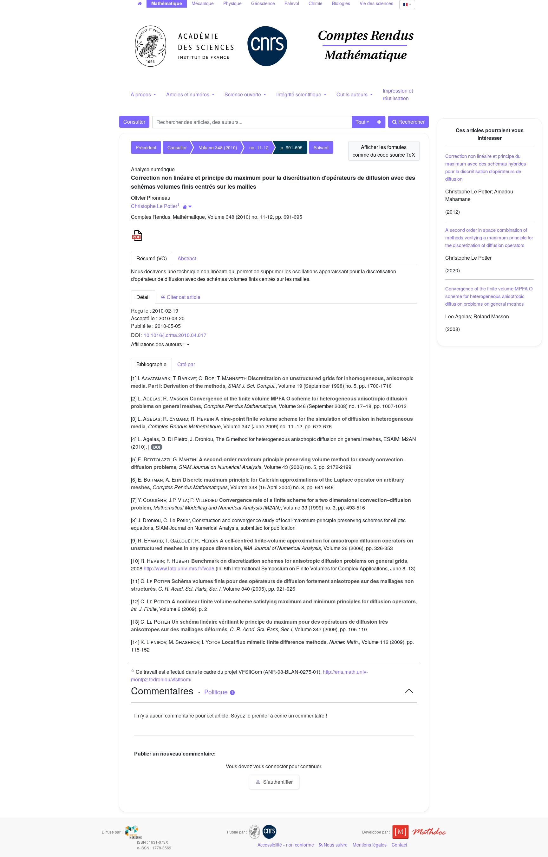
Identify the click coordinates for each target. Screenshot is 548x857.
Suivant (321, 147)
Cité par (186, 364)
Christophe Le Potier (154, 206)
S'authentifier (277, 781)
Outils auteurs (352, 94)
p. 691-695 (292, 147)
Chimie (316, 3)
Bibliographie (151, 364)
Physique (232, 3)
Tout (360, 122)
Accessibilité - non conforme (286, 844)
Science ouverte (243, 94)
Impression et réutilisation (398, 94)
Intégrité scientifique (299, 94)
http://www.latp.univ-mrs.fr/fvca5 (179, 568)
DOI (156, 447)
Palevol (291, 3)
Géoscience (263, 3)
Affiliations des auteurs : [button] (158, 344)
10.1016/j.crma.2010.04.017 (175, 335)
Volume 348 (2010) (218, 147)
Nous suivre (335, 844)
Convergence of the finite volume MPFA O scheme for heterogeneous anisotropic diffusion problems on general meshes (489, 296)
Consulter (134, 121)
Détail (143, 297)
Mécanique (203, 3)
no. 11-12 (259, 147)
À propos (141, 94)
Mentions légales (370, 844)
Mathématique (166, 3)
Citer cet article (183, 297)
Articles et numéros (188, 94)
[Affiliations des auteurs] (187, 206)
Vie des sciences (376, 3)
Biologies (341, 3)
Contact (399, 844)
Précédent (146, 147)
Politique (216, 691)
